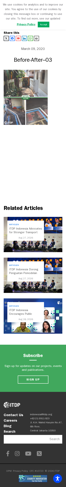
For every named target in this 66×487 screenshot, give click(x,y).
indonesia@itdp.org (41, 414)
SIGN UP (33, 379)
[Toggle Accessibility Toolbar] (57, 478)
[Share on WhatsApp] (30, 38)
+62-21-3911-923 (40, 418)
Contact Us (13, 415)
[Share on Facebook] (12, 38)
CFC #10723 (36, 470)
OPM (9, 470)
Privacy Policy (20, 470)
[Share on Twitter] (6, 38)
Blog (7, 426)
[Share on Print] (36, 38)
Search (9, 431)
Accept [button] (43, 24)
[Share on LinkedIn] (24, 38)
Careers (10, 420)
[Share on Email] (18, 38)
